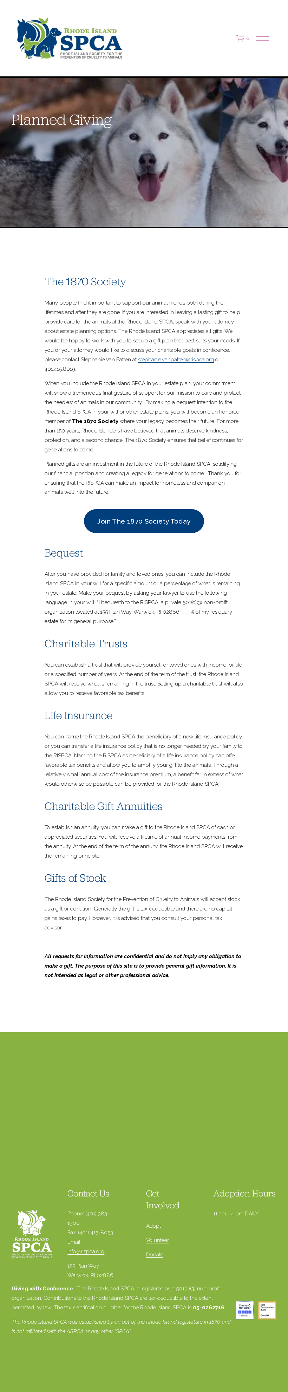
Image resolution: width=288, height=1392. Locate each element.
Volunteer (157, 1240)
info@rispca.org (85, 1251)
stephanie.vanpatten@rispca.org (176, 359)
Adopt (153, 1226)
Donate (154, 1254)
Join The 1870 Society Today (143, 521)
